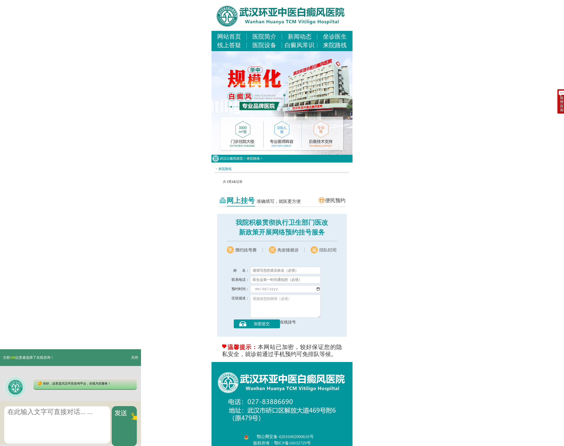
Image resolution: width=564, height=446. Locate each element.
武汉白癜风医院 (231, 158)
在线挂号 (288, 322)
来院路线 (253, 158)
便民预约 (335, 200)
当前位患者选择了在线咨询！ (28, 357)
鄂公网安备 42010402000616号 (285, 436)
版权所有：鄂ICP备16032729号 (282, 443)
